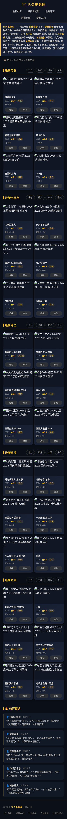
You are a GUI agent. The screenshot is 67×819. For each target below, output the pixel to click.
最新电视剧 (33, 11)
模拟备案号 (58, 813)
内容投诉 (45, 813)
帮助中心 (20, 813)
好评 (31, 70)
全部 (59, 70)
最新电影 (17, 11)
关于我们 (8, 813)
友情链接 (32, 813)
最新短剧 (41, 17)
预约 (25, 109)
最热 (40, 70)
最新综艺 (50, 11)
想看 (11, 109)
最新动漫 (26, 17)
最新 (50, 70)
